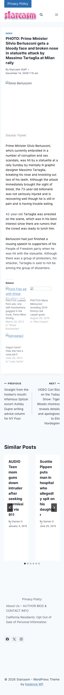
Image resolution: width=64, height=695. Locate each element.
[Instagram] (21, 639)
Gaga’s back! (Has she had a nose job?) (14, 351)
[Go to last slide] (10, 507)
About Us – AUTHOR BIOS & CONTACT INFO (26, 608)
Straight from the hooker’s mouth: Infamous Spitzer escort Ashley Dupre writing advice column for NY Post (16, 401)
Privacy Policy (17, 3)
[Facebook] (7, 639)
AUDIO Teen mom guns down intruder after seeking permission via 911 (16, 488)
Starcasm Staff (18, 69)
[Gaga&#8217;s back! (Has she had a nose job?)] (16, 339)
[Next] (54, 507)
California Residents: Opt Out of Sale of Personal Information (28, 619)
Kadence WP (34, 684)
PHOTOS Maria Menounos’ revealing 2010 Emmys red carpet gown (39, 307)
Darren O (17, 521)
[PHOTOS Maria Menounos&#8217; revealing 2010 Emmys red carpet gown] (40, 293)
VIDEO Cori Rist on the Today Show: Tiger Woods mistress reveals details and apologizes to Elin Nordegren (48, 403)
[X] (14, 639)
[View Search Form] (41, 15)
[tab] (25, 563)
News (9, 33)
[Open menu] (56, 15)
